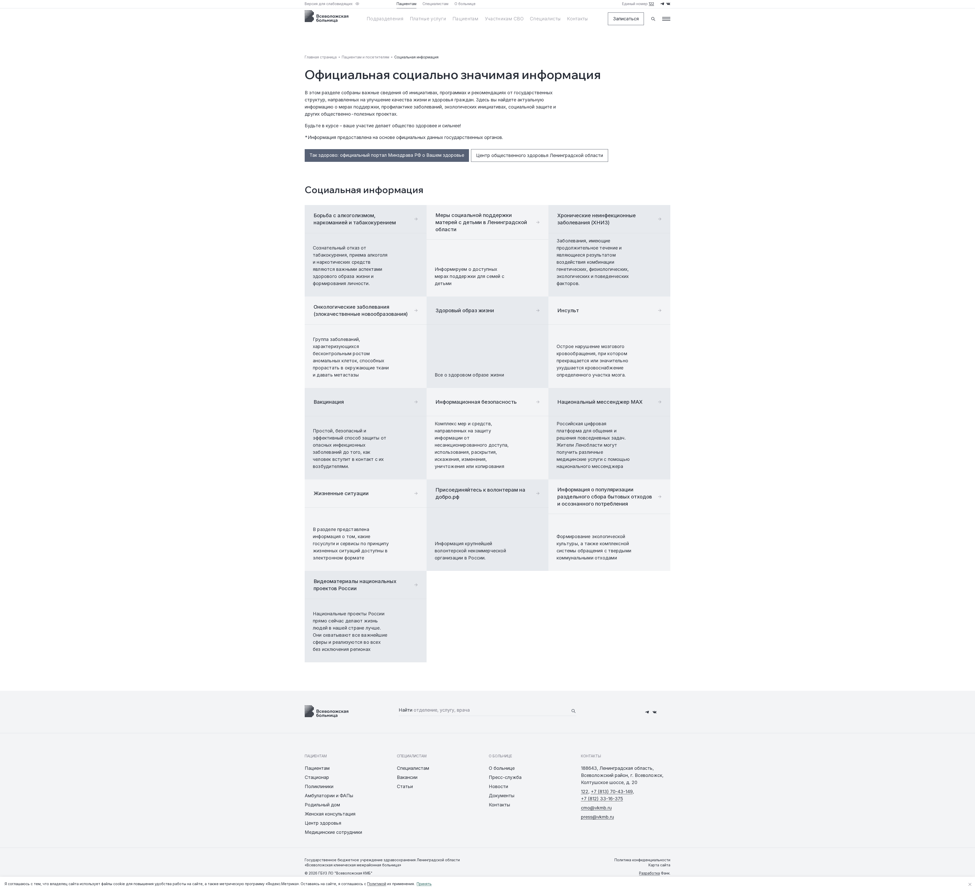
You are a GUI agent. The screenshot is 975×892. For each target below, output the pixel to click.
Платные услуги (428, 18)
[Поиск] (653, 19)
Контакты (577, 18)
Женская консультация (330, 814)
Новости (498, 786)
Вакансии (407, 777)
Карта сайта (659, 865)
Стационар (317, 777)
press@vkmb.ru (597, 817)
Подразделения (385, 18)
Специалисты (545, 18)
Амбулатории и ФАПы (329, 795)
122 (584, 791)
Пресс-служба (505, 777)
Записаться (626, 18)
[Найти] (573, 711)
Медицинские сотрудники (333, 832)
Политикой (376, 884)
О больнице (502, 768)
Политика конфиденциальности (642, 860)
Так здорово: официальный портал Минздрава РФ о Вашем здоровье (387, 155)
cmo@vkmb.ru (596, 807)
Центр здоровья (323, 823)
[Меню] (666, 19)
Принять (424, 884)
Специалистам (413, 768)
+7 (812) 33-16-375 (602, 798)
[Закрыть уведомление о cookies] (970, 884)
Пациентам (465, 18)
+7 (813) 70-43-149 (612, 791)
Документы (501, 795)
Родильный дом (322, 804)
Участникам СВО (504, 18)
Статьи (405, 786)
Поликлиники (319, 786)
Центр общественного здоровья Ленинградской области (539, 155)
